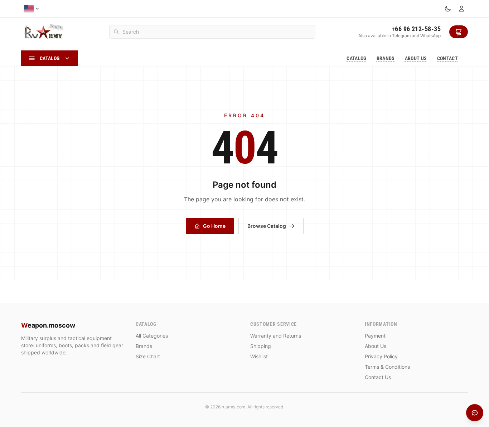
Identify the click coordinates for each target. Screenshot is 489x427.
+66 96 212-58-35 (416, 29)
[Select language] (31, 8)
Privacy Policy (381, 356)
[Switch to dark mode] (447, 8)
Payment (375, 336)
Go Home (214, 226)
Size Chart (148, 356)
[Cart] (458, 31)
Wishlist (259, 356)
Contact (447, 58)
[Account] (461, 8)
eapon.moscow (48, 325)
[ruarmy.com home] (43, 32)
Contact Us (378, 377)
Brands (386, 58)
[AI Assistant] (474, 412)
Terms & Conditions (387, 367)
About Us (416, 58)
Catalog (356, 58)
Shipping (260, 346)
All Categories (152, 336)
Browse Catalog (266, 226)
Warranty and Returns (275, 336)
